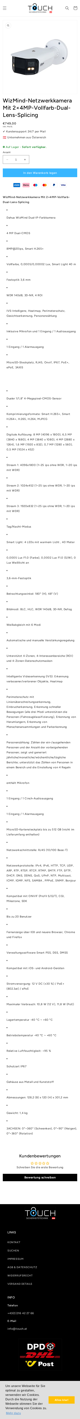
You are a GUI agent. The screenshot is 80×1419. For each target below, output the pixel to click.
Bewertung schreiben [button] (40, 1177)
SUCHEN (13, 1250)
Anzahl (6, 152)
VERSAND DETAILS (19, 1283)
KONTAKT (13, 1242)
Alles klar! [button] (62, 1399)
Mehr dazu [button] (13, 1413)
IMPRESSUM (15, 1259)
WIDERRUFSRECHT (20, 1275)
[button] (5, 8)
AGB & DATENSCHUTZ (22, 1267)
